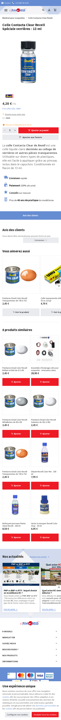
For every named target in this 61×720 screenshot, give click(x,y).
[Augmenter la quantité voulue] (15, 130)
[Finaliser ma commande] (55, 10)
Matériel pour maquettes (13, 18)
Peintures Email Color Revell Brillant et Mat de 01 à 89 (14, 369)
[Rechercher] (43, 10)
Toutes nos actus (38, 556)
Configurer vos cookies (17, 714)
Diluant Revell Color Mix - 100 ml (43, 472)
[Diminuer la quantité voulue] (4, 130)
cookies (5, 697)
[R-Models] (18, 10)
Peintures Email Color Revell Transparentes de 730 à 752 (14, 299)
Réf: (3, 118)
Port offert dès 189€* (11, 108)
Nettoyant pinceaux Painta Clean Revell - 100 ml (13, 524)
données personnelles (46, 705)
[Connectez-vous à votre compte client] (49, 10)
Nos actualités (12, 556)
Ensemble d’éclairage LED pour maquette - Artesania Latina (45, 369)
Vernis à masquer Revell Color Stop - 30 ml (44, 524)
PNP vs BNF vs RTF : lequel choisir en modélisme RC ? (20, 591)
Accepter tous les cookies (45, 714)
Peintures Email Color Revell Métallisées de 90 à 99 (14, 421)
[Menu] (6, 10)
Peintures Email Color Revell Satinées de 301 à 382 (43, 421)
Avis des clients (30, 215)
